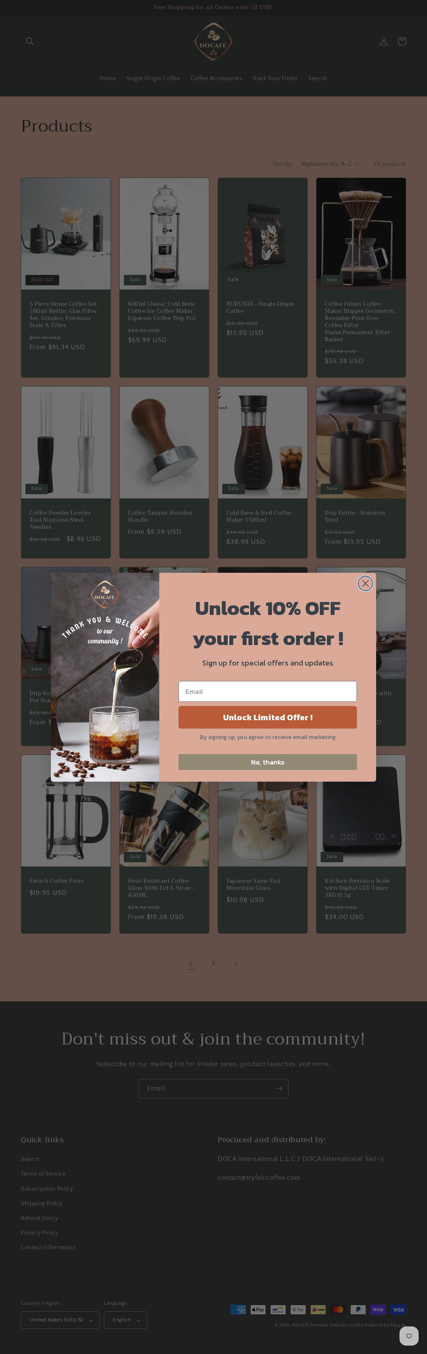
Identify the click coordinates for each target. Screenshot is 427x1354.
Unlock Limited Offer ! (267, 717)
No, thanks (267, 762)
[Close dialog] (365, 583)
